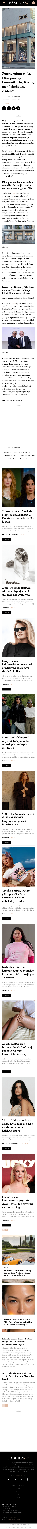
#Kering (31, 455)
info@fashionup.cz (20, 1475)
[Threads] (27, 1479)
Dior (13, 193)
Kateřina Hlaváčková (10, 534)
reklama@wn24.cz (14, 1519)
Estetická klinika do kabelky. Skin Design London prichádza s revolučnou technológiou (18, 1322)
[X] (9, 108)
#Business (6, 452)
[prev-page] (3, 1230)
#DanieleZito (18, 452)
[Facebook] (4, 108)
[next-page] (6, 1230)
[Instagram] (9, 1479)
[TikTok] (15, 1479)
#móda (25, 458)
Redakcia (5, 607)
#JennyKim (22, 455)
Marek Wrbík (16, 96)
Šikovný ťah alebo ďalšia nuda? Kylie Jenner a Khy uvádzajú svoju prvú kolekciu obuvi (17, 1125)
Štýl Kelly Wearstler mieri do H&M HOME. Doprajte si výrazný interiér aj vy (18, 819)
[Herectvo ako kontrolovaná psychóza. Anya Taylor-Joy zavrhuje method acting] (18, 1173)
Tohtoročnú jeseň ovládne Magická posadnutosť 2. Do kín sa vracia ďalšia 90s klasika (18, 516)
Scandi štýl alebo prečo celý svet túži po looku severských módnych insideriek (16, 742)
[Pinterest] (14, 108)
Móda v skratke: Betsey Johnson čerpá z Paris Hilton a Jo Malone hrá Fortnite (18, 1376)
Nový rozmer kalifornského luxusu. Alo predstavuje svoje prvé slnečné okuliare (17, 666)
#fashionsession (9, 455)
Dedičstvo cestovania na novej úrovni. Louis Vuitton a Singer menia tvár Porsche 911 (17, 1273)
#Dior (27, 452)
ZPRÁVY (6, 1267)
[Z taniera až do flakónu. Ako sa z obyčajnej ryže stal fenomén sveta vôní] (18, 564)
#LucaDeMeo (8, 458)
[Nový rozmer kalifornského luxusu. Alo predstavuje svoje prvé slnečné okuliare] (18, 637)
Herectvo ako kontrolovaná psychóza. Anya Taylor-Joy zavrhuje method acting (17, 1202)
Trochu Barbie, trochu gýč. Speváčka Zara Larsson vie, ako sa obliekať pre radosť (16, 896)
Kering (13, 303)
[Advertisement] (18, 424)
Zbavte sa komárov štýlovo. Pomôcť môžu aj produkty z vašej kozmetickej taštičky (17, 1049)
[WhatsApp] (18, 108)
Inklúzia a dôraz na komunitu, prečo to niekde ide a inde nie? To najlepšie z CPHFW (18, 972)
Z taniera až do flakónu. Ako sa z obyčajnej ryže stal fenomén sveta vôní (16, 591)
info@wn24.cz (12, 1517)
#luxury (18, 458)
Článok (6, 539)
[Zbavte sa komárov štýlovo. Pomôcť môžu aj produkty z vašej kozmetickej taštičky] (18, 1020)
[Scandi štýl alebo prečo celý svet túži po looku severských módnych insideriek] (18, 714)
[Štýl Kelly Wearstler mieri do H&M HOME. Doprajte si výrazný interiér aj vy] (18, 790)
